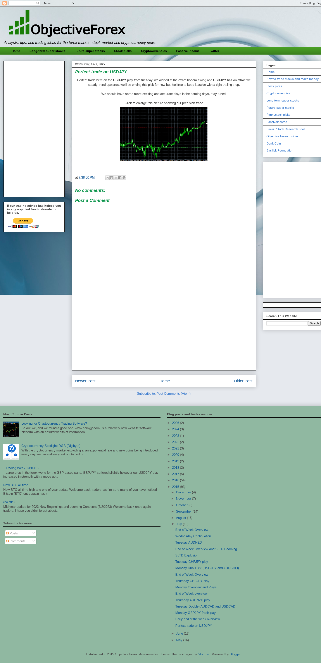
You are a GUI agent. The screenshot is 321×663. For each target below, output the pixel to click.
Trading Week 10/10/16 (22, 468)
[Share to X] (116, 178)
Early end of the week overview (197, 619)
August (181, 518)
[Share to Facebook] (120, 178)
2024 (176, 429)
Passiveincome (276, 122)
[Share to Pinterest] (124, 178)
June (180, 633)
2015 (176, 487)
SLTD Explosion (186, 555)
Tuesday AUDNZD (188, 542)
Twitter (214, 51)
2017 (176, 474)
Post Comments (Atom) (174, 393)
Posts (13, 533)
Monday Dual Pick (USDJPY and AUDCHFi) (207, 568)
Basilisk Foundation (279, 150)
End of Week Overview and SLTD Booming (206, 549)
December (184, 492)
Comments (17, 541)
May (179, 640)
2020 (176, 454)
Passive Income (188, 51)
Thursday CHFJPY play (192, 581)
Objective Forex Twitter (282, 136)
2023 (176, 435)
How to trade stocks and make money (292, 79)
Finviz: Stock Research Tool (285, 129)
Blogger (235, 654)
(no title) (9, 502)
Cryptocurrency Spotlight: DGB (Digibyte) (50, 446)
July (179, 524)
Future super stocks (90, 51)
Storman (204, 654)
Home (16, 51)
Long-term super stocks (47, 51)
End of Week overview (191, 593)
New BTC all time (15, 485)
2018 (176, 467)
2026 (176, 423)
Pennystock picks (278, 114)
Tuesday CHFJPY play (191, 561)
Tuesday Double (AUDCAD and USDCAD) (205, 606)
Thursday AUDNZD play (192, 600)
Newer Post (85, 381)
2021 (176, 448)
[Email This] (107, 178)
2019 (176, 461)
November (184, 498)
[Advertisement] (163, 336)
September (184, 511)
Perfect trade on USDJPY (193, 625)
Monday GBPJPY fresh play (195, 613)
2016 (176, 480)
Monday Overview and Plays (196, 587)
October (182, 505)
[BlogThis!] (111, 178)
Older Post (243, 381)
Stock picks (123, 51)
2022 (176, 442)
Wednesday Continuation (193, 536)
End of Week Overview (191, 530)
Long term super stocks (282, 100)
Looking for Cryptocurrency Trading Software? (54, 423)
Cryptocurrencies (154, 51)
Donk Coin (273, 143)
